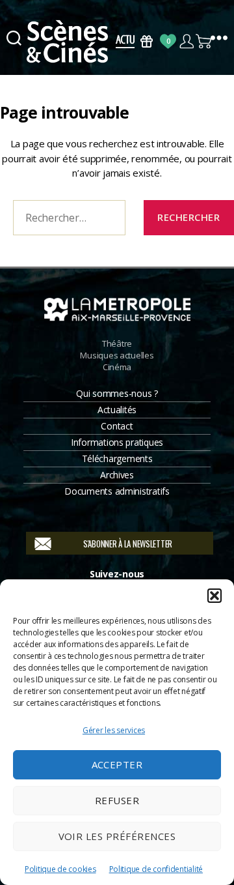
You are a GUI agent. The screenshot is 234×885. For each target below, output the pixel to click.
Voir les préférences (117, 836)
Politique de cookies (60, 869)
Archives (117, 475)
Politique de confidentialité (156, 869)
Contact (117, 426)
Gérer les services (114, 730)
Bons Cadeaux (146, 41)
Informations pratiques (117, 442)
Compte (186, 41)
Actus (125, 41)
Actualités (117, 409)
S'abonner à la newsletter (127, 543)
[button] (214, 595)
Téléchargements (117, 458)
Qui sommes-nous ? (116, 393)
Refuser (117, 800)
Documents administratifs (117, 491)
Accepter (117, 764)
